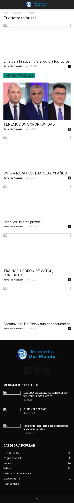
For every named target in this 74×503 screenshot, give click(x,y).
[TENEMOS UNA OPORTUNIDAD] (37, 101)
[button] (69, 4)
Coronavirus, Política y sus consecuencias (37, 324)
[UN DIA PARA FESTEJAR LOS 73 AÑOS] (37, 152)
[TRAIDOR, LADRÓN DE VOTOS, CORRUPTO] (37, 250)
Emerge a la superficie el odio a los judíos (36, 61)
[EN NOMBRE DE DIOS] (12, 414)
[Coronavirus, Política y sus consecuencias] (37, 303)
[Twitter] (46, 370)
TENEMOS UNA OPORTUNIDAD (29, 124)
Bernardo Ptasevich (13, 66)
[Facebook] (27, 370)
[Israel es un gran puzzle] (37, 201)
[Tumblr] (37, 370)
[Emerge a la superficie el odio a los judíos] (37, 40)
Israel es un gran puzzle (22, 222)
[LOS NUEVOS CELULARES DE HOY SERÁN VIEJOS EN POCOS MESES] (12, 397)
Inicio (6, 12)
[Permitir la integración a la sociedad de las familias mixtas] (12, 430)
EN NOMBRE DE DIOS (34, 409)
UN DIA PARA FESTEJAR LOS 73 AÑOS (35, 173)
